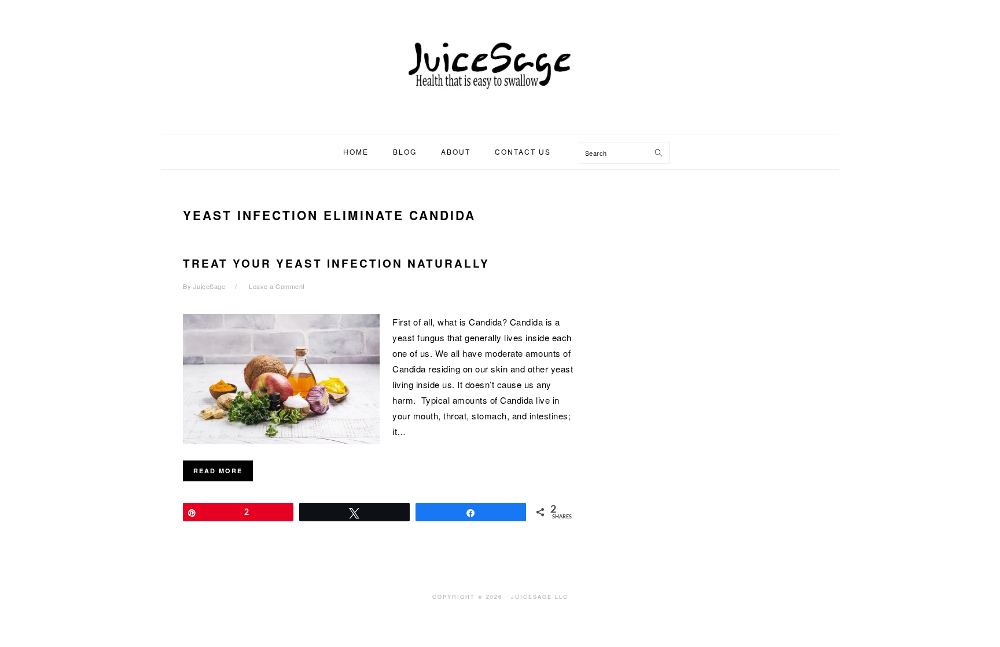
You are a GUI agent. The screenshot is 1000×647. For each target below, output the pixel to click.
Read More (217, 470)
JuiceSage (500, 63)
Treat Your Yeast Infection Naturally (336, 263)
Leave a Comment (277, 286)
